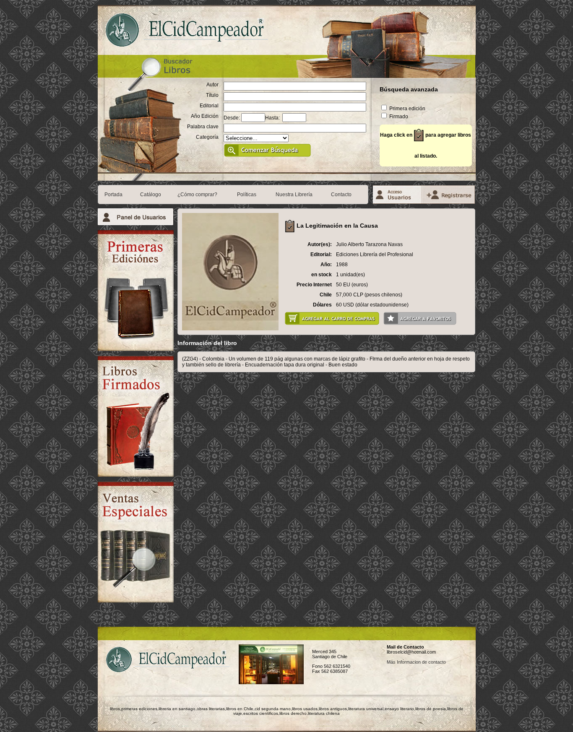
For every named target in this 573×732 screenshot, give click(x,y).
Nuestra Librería (294, 194)
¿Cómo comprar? (197, 194)
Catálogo (150, 194)
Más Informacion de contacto (416, 662)
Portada (113, 194)
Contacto (341, 194)
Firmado (398, 116)
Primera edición (406, 109)
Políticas (246, 194)
